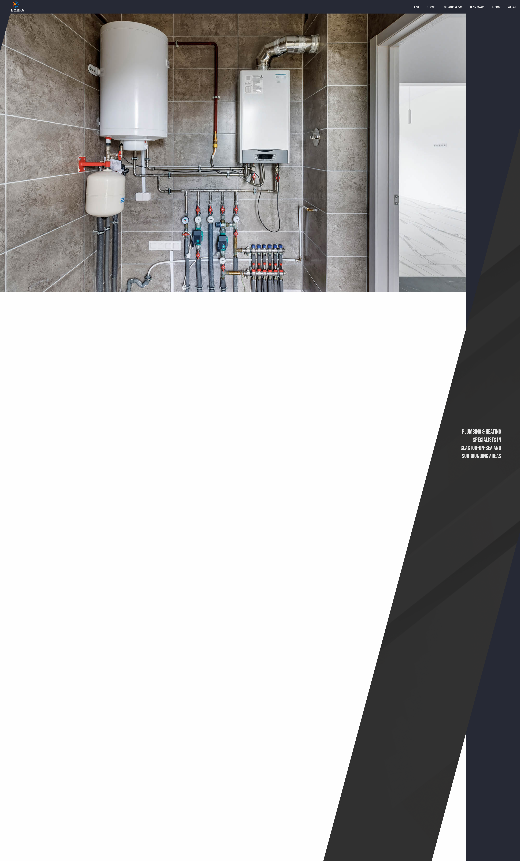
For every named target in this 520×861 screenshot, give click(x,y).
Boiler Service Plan (453, 6)
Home (416, 6)
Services (431, 6)
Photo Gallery (477, 6)
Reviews (496, 6)
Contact (512, 6)
